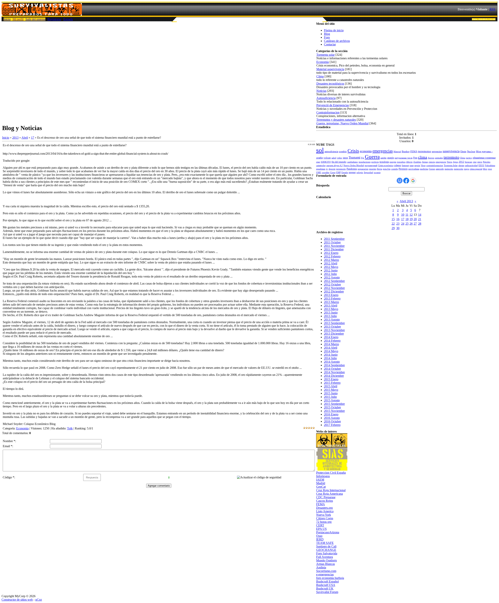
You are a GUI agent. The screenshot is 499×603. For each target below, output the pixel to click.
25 (407, 223)
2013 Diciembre (334, 333)
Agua (455, 162)
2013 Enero (331, 295)
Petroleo (486, 162)
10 (402, 214)
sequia (417, 165)
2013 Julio (330, 316)
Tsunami (354, 157)
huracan (468, 162)
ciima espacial (476, 169)
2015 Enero (331, 379)
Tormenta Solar (451, 165)
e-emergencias (325, 574)
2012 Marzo (331, 260)
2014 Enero (331, 337)
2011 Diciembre (334, 249)
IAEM (320, 479)
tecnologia (384, 162)
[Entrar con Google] (413, 180)
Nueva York (323, 514)
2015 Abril (330, 386)
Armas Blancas (325, 564)
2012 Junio (331, 270)
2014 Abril (330, 347)
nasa (412, 165)
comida (394, 169)
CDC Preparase (325, 497)
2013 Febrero (332, 298)
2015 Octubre (332, 407)
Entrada (68, 19)
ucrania (377, 172)
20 (415, 219)
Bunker (406, 151)
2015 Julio (330, 396)
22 (393, 223)
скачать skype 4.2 (334, 165)
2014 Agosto (332, 361)
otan (318, 162)
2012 (461, 161)
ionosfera (401, 162)
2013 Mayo (331, 309)
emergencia (441, 162)
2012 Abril (330, 263)
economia (366, 151)
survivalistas (413, 169)
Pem (415, 157)
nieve (479, 162)
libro (485, 169)
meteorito (449, 169)
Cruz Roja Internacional (331, 490)
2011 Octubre (332, 242)
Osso (319, 535)
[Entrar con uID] (400, 181)
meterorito (458, 169)
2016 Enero (331, 414)
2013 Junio (331, 312)
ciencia (432, 162)
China (462, 158)
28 (419, 223)
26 (411, 223)
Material (397, 152)
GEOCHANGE (326, 550)
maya (466, 169)
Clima (320, 76)
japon (345, 157)
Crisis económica (385, 165)
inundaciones (365, 162)
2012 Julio (330, 274)
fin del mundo (339, 161)
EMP (338, 172)
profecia (375, 162)
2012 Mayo (331, 267)
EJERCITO (326, 162)
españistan (320, 169)
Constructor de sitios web (17, 599)
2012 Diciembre (334, 291)
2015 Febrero (332, 382)
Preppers (403, 168)
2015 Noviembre (334, 410)
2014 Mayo (331, 351)
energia (393, 162)
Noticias (321, 90)
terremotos (424, 151)
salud (334, 158)
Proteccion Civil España (331, 472)
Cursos (432, 169)
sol (320, 150)
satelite (383, 158)
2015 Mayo (331, 389)
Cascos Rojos (324, 500)
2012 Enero (331, 253)
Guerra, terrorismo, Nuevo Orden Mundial (342, 123)
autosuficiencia (331, 151)
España (345, 172)
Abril (24, 137)
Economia (22, 428)
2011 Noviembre (334, 245)
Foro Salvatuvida (326, 553)
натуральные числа (403, 158)
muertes (372, 169)
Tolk (70, 428)
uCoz (38, 599)
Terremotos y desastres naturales (336, 119)
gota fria (386, 169)
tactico (469, 158)
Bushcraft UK (325, 588)
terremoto (451, 157)
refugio (360, 172)
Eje (362, 158)
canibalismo (352, 162)
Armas (425, 162)
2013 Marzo (331, 302)
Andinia (321, 567)
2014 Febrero (332, 340)
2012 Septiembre (334, 281)
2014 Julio (330, 358)
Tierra (449, 162)
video (339, 158)
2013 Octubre (332, 326)
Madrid (320, 483)
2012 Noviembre (334, 288)
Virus (423, 165)
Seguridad (368, 172)
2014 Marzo (331, 344)
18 (407, 219)
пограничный (371, 165)
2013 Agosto (332, 319)
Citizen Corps (324, 518)
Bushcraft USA (325, 585)
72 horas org (324, 521)
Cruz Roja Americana (329, 493)
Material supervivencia (330, 69)
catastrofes (321, 165)
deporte (332, 169)
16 (397, 219)
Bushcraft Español (327, 581)
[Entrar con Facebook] (406, 181)
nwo (490, 169)
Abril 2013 (406, 201)
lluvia (379, 169)
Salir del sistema (35, 19)
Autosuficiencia (326, 98)
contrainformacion (434, 165)
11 (406, 214)
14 (419, 214)
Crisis (353, 150)
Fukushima (490, 165)
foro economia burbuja (330, 578)
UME (318, 172)
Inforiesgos (323, 476)
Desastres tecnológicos (330, 83)
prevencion (437, 151)
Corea (332, 172)
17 (32, 137)
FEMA (413, 151)
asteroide (440, 169)
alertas (461, 165)
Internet (405, 165)
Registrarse (54, 19)
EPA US (321, 528)
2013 (15, 137)
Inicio (7, 19)
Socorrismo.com (326, 571)
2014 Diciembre (334, 375)
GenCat (321, 486)
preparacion (363, 169)
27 (415, 223)
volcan (327, 157)
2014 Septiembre (334, 365)
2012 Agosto (332, 277)
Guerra (372, 157)
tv (327, 169)
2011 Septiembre (334, 238)
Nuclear (471, 151)
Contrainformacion (328, 112)
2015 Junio (331, 393)
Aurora (431, 158)
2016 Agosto (332, 417)
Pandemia (352, 168)
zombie (343, 151)
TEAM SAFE (325, 542)
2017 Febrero (332, 425)
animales (439, 158)
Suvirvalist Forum (327, 592)
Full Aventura (324, 557)
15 (393, 219)
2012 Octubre (332, 284)
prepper (352, 172)
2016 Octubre (332, 421)
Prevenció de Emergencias (332, 105)
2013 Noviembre (334, 330)
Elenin (463, 151)
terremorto (341, 169)
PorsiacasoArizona (327, 532)
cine (475, 162)
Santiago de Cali (326, 546)
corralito (325, 172)
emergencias (382, 151)
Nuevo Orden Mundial (353, 165)
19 (411, 219)
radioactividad (471, 165)
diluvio (409, 162)
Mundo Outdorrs (326, 560)
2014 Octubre (332, 368)
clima (422, 157)
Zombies (417, 162)
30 (397, 228)
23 (397, 223)
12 (411, 214)
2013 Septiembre (334, 323)
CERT (320, 525)
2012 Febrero (332, 256)
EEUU (481, 165)
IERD (320, 539)
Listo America (325, 511)
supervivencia (451, 151)
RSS (492, 9)
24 (402, 223)
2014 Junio (331, 354)
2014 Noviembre (334, 372)
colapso (397, 165)
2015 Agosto (332, 400)
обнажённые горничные (484, 157)
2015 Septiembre (334, 403)
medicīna (424, 169)
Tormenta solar (325, 54)
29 (393, 228)
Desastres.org (324, 507)
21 (419, 219)
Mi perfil (18, 19)
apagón (390, 157)
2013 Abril (330, 305)
